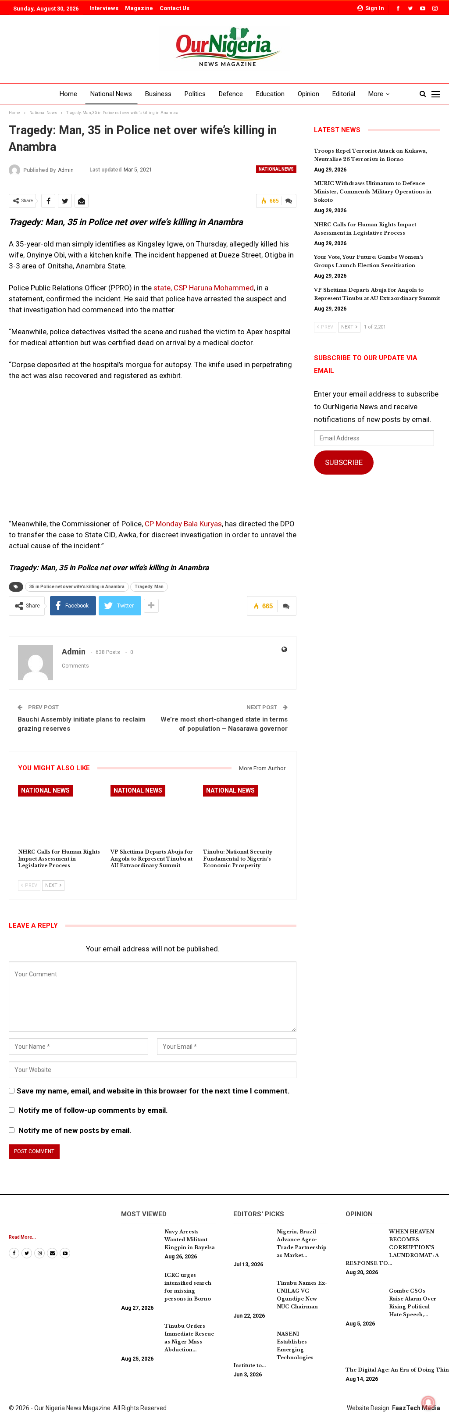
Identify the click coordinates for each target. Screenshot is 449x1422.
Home (68, 94)
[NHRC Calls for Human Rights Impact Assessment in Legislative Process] (60, 814)
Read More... (22, 1237)
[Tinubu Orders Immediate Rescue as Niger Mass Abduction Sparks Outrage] (140, 1336)
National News (111, 94)
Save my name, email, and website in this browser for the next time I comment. (153, 1090)
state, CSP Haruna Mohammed (203, 287)
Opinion (308, 94)
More (375, 94)
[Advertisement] (152, 453)
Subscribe (344, 462)
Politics (195, 94)
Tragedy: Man (149, 586)
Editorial (343, 94)
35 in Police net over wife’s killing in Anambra (77, 586)
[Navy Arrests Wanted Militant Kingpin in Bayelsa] (140, 1242)
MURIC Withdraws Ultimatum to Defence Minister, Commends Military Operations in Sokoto (372, 191)
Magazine (139, 8)
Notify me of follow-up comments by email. (93, 1110)
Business (158, 94)
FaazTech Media (416, 1407)
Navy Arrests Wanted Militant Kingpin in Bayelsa (189, 1240)
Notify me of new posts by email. (75, 1130)
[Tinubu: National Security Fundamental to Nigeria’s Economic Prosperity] (245, 814)
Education (270, 94)
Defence (231, 94)
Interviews (103, 8)
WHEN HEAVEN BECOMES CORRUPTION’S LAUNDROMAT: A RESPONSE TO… (392, 1247)
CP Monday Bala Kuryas (183, 523)
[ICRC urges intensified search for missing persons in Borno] (140, 1285)
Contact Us (174, 8)
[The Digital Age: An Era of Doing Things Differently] (364, 1352)
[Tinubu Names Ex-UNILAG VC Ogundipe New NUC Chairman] (252, 1293)
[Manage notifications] (428, 1403)
